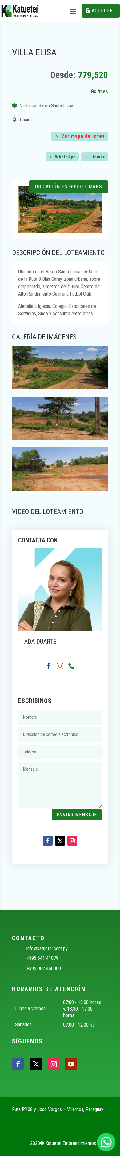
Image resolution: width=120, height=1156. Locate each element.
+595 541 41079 (42, 958)
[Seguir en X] (60, 841)
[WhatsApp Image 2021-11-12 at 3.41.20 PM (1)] (60, 388)
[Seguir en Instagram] (72, 841)
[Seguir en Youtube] (71, 1064)
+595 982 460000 (43, 968)
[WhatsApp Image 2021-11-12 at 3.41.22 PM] (60, 489)
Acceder (102, 11)
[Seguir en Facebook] (48, 841)
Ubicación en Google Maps (68, 186)
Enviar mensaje (77, 815)
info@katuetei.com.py (47, 948)
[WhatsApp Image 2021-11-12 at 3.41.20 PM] (60, 438)
